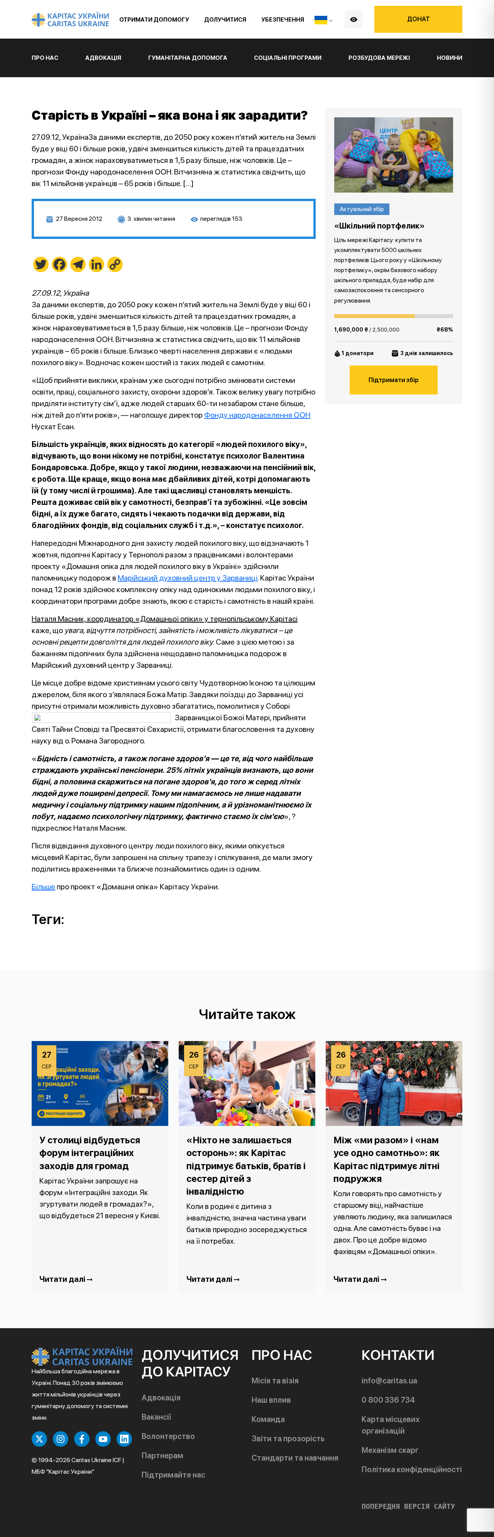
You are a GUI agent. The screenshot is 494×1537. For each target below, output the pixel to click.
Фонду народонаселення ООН (257, 415)
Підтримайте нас (173, 1474)
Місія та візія (275, 1380)
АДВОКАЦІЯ (103, 57)
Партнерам (162, 1455)
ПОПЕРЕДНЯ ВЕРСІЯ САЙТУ (408, 1506)
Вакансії (156, 1417)
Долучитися (225, 19)
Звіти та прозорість (288, 1438)
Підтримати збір (394, 380)
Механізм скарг (390, 1450)
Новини (449, 57)
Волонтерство (168, 1436)
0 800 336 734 (388, 1400)
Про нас (45, 57)
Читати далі (63, 1279)
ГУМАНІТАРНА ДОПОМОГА (187, 57)
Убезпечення (282, 19)
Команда (268, 1419)
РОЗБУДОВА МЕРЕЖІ (379, 57)
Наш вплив (271, 1400)
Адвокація (161, 1397)
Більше (43, 886)
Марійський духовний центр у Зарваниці (187, 577)
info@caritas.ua (389, 1380)
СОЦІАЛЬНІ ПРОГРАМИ (287, 57)
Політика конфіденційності (412, 1469)
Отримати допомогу (154, 19)
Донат (418, 19)
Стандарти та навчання (295, 1458)
